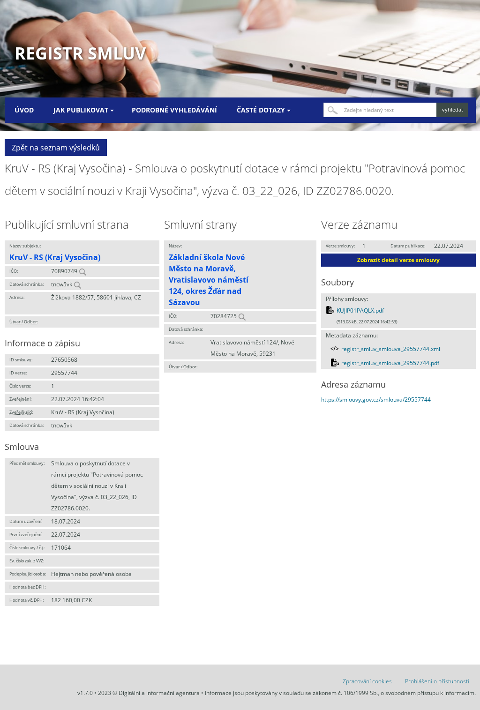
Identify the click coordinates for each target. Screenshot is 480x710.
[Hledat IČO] (82, 271)
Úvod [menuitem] (24, 109)
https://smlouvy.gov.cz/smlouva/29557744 (376, 400)
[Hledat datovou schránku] (77, 284)
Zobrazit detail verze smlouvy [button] (398, 259)
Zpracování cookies (367, 681)
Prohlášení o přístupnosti (437, 681)
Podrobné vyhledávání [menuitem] (174, 109)
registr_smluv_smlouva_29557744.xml (390, 348)
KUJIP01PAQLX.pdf (360, 310)
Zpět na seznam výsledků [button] (56, 147)
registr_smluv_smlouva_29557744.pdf (390, 362)
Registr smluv (80, 53)
